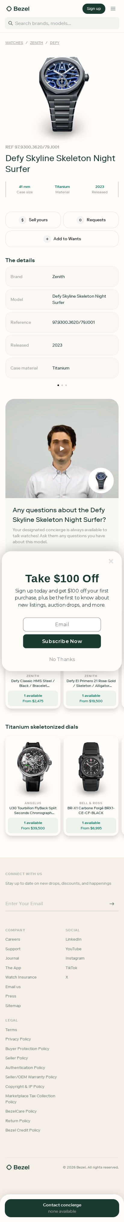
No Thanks (62, 659)
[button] (62, 578)
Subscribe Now (62, 641)
